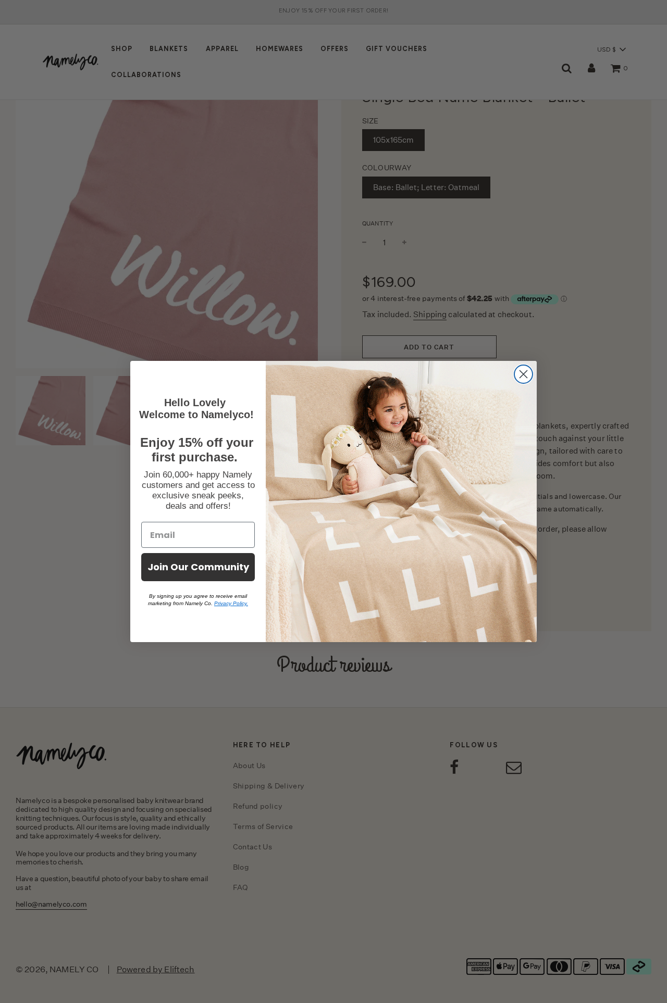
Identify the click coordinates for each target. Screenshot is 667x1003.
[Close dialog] (523, 374)
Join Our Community (198, 566)
